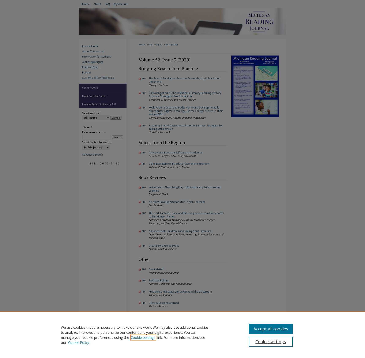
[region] (182, 335)
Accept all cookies (270, 329)
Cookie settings (143, 337)
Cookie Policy (78, 342)
